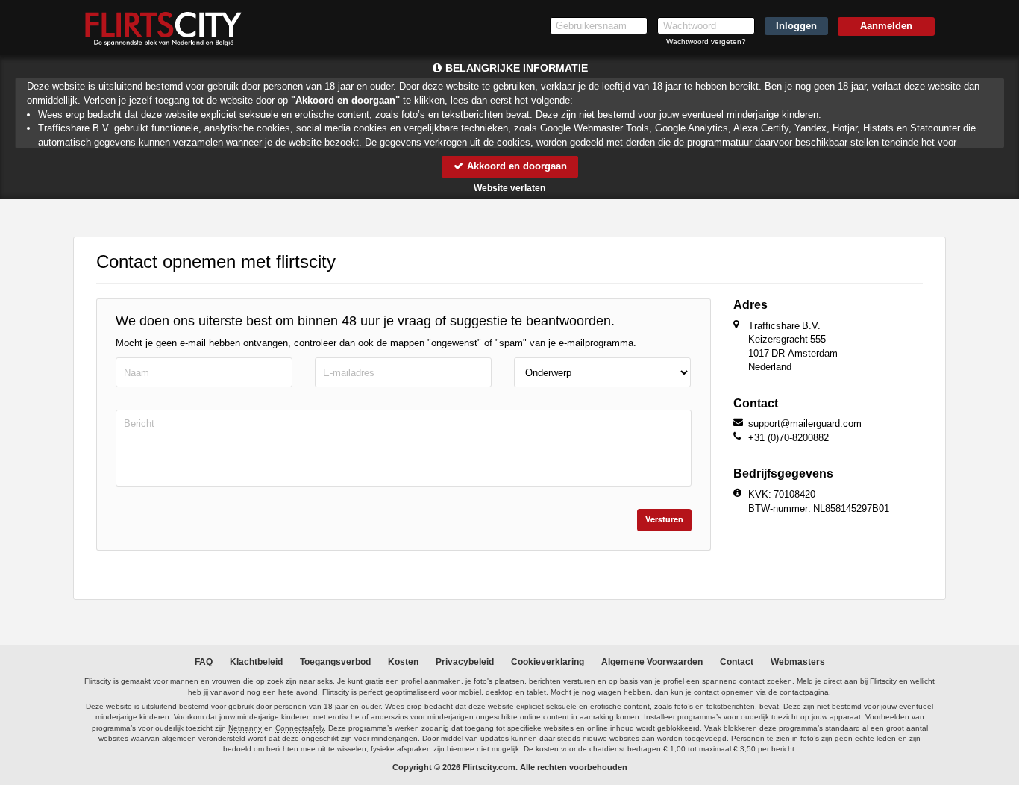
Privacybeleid (465, 662)
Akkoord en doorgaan (515, 166)
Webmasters (798, 662)
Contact (736, 662)
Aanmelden (886, 25)
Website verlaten (509, 188)
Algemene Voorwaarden (652, 662)
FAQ (204, 662)
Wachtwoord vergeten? (706, 41)
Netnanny (245, 728)
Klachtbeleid (256, 662)
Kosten (403, 662)
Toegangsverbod (335, 662)
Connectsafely (299, 728)
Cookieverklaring (547, 662)
